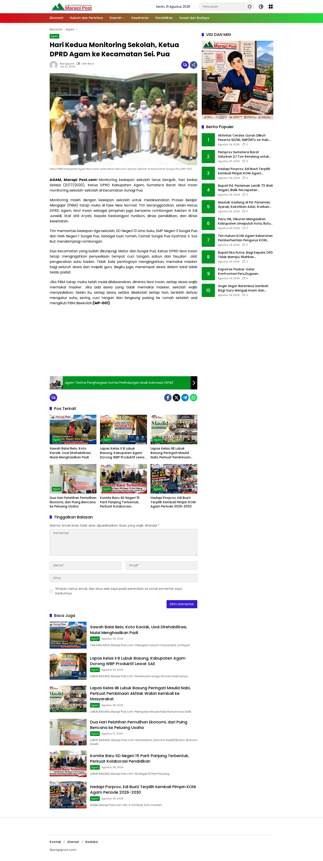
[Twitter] (176, 397)
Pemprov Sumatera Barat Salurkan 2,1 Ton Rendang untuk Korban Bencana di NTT (243, 154)
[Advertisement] (123, 341)
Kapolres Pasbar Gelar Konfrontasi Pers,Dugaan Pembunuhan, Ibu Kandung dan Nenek (243, 271)
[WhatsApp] (193, 397)
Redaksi (91, 842)
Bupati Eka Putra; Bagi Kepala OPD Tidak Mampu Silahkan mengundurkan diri (245, 255)
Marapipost (67, 64)
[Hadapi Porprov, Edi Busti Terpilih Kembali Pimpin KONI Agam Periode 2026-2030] (174, 479)
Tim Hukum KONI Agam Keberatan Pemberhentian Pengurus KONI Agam (245, 238)
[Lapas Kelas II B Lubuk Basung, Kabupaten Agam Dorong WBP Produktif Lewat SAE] (123, 429)
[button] (249, 6)
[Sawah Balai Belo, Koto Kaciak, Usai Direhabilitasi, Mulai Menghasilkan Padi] (73, 429)
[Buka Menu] (270, 6)
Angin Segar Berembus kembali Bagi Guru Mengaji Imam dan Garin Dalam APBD (243, 288)
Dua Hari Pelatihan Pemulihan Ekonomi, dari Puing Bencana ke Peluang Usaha (73, 502)
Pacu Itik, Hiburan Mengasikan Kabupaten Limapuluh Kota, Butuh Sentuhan (245, 221)
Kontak (55, 842)
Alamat (73, 842)
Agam (54, 36)
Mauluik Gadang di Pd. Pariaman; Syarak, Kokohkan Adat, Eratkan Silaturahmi (244, 204)
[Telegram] (185, 397)
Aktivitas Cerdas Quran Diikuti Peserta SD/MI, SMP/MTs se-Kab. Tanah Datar (243, 137)
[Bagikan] (193, 65)
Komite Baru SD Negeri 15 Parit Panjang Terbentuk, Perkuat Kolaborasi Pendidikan (120, 502)
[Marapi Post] (72, 6)
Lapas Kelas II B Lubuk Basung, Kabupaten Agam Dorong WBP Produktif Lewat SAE (122, 452)
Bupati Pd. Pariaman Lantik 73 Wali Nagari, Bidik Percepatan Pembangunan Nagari (245, 188)
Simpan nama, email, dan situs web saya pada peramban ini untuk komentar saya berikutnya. (118, 591)
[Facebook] (168, 397)
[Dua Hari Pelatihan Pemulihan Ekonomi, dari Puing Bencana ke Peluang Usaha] (73, 479)
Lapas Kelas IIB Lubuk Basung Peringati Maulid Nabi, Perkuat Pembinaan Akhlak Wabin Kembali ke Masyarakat (171, 452)
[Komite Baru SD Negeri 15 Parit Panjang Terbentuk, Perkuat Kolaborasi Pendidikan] (123, 479)
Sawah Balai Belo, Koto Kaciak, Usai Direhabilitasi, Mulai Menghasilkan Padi (70, 452)
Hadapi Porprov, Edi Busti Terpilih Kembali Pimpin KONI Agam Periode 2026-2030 (173, 502)
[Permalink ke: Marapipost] (55, 65)
